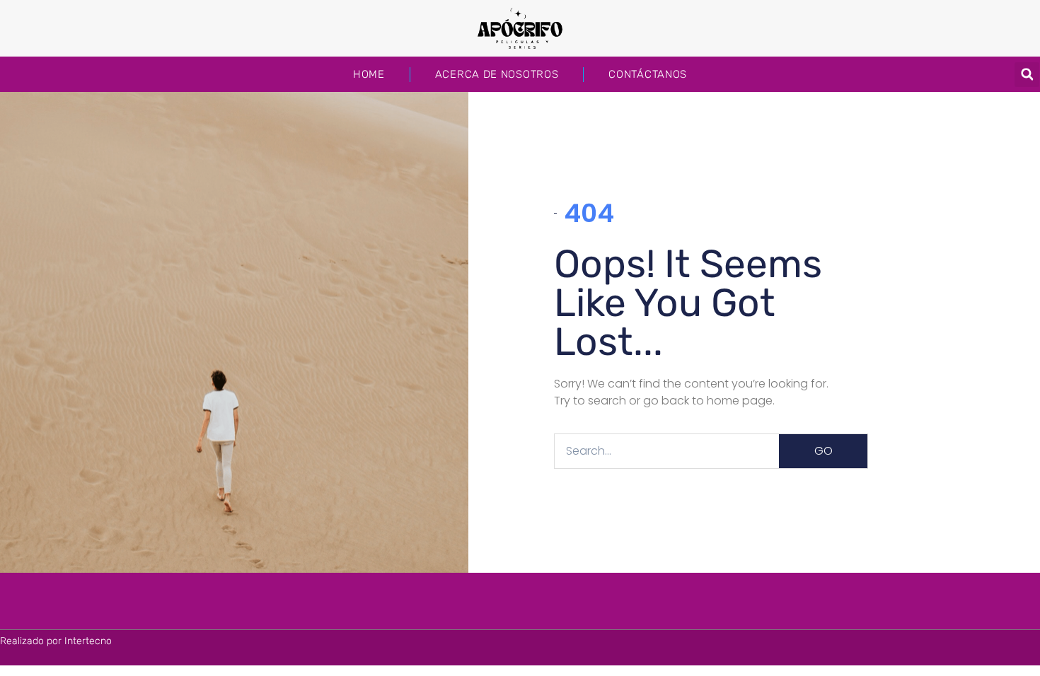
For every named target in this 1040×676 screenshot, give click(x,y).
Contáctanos (647, 74)
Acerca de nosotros (497, 74)
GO (823, 451)
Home (369, 74)
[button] (1027, 74)
